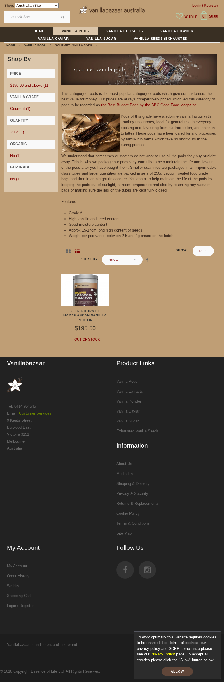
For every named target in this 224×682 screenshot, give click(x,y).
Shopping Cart (19, 596)
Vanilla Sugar (127, 421)
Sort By (89, 259)
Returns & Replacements (137, 503)
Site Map (124, 533)
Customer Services (35, 413)
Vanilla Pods (126, 381)
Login (196, 6)
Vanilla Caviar (127, 411)
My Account (17, 566)
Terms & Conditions (133, 523)
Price (113, 259)
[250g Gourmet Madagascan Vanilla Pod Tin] (85, 289)
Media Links (126, 474)
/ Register (210, 6)
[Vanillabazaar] (57, 385)
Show (181, 250)
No (15, 156)
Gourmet (20, 109)
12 (200, 251)
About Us (124, 464)
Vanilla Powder (128, 401)
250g (17, 132)
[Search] (63, 17)
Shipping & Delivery (133, 483)
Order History (18, 576)
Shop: (9, 6)
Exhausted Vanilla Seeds (137, 431)
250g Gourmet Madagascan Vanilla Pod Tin (85, 315)
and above (29, 85)
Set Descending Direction (148, 259)
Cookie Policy (128, 513)
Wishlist (190, 16)
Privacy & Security (132, 493)
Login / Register (20, 605)
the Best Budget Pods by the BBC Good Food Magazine (149, 105)
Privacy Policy (162, 654)
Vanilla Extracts (129, 391)
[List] (77, 250)
